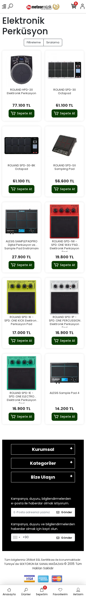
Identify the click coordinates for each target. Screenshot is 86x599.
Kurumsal (43, 449)
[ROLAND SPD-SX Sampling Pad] (64, 146)
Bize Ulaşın (43, 477)
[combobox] (16, 537)
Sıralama (52, 42)
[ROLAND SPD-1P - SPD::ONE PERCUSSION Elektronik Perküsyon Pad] (64, 297)
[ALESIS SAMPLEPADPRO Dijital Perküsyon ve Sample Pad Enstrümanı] (21, 221)
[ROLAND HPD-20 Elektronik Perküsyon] (21, 70)
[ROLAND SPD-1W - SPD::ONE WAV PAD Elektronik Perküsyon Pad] (64, 221)
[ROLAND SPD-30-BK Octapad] (21, 146)
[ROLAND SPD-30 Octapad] (64, 70)
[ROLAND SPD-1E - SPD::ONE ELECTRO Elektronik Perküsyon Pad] (21, 373)
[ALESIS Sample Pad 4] (64, 373)
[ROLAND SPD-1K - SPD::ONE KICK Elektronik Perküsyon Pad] (21, 297)
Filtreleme (34, 42)
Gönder (66, 512)
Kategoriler (43, 463)
